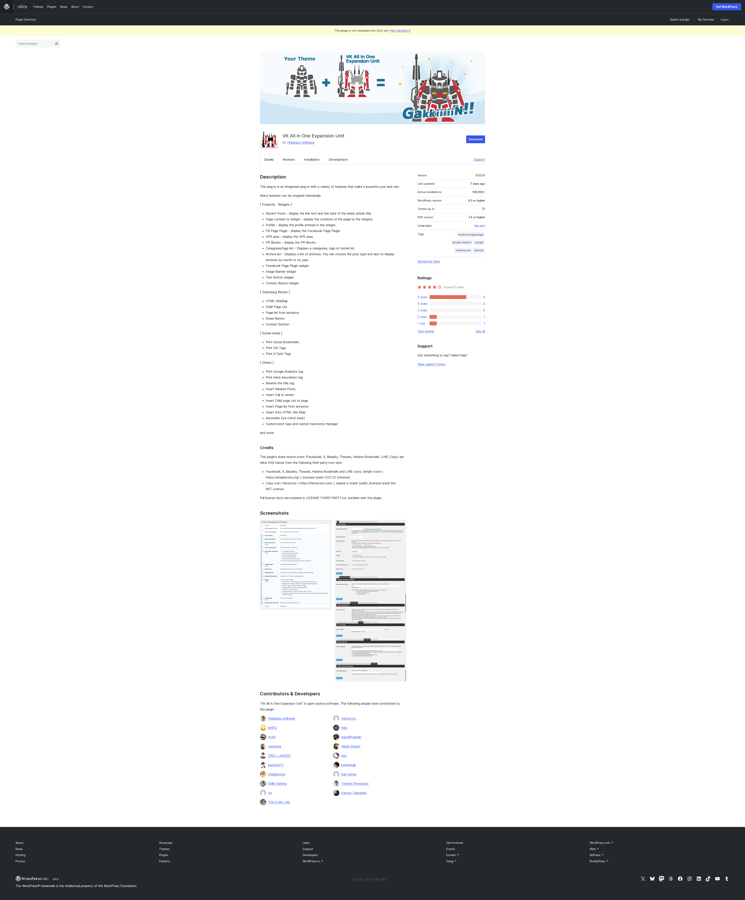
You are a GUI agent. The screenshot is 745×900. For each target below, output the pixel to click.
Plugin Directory (26, 19)
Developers (310, 855)
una (343, 756)
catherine (274, 746)
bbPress (597, 855)
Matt (594, 849)
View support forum (431, 364)
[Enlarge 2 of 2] (401, 525)
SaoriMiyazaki (351, 737)
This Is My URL (279, 802)
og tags (479, 242)
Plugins (163, 855)
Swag (451, 861)
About (19, 842)
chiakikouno (276, 774)
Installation (312, 159)
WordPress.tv (313, 861)
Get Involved (454, 842)
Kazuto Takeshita (353, 793)
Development (338, 159)
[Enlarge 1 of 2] (326, 525)
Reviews (289, 159)
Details (269, 159)
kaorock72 (275, 765)
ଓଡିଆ (56, 879)
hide (344, 728)
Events (450, 849)
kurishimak (348, 765)
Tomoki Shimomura (354, 783)
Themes (164, 849)
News (19, 849)
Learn (306, 842)
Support (479, 159)
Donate (452, 855)
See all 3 (479, 225)
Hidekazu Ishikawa (300, 142)
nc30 (271, 737)
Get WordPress (726, 6)
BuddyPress (599, 861)
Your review (426, 331)
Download (476, 139)
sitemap (478, 250)
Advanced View (429, 261)
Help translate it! (400, 30)
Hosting (20, 855)
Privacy (20, 861)
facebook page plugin (470, 234)
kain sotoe (348, 774)
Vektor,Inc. (349, 718)
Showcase (165, 842)
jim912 (272, 728)
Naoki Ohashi (350, 746)
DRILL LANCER (279, 756)
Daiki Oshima (277, 783)
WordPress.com (601, 842)
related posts (463, 250)
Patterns (164, 861)
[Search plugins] (57, 43)
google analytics (462, 242)
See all (480, 331)
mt (270, 793)
